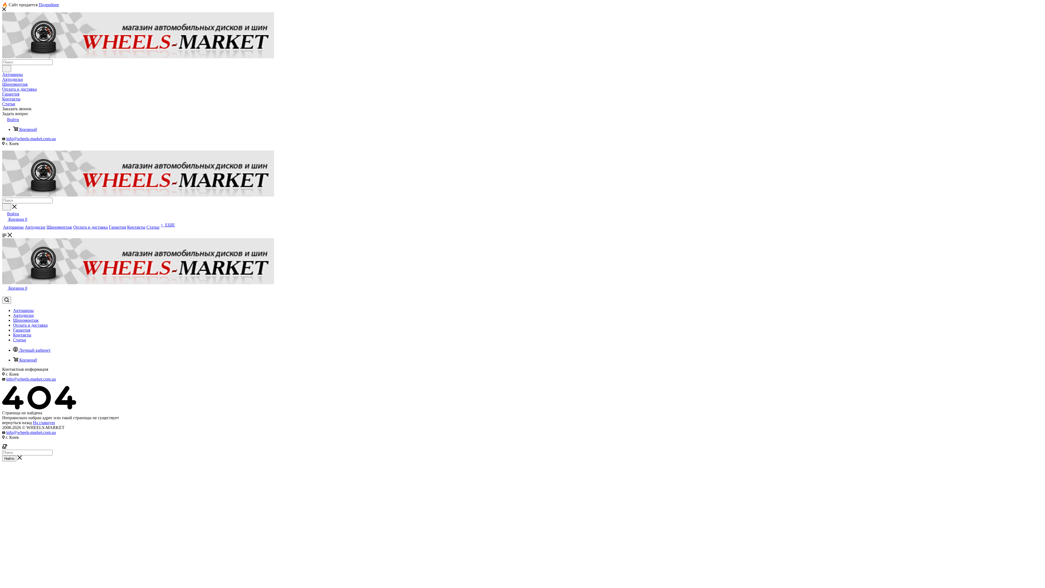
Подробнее (49, 4)
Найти (9, 459)
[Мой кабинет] (4, 294)
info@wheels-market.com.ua (31, 138)
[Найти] (6, 68)
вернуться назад (17, 422)
